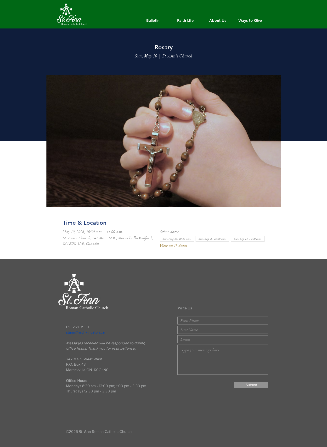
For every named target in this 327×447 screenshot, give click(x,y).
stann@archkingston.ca (85, 332)
